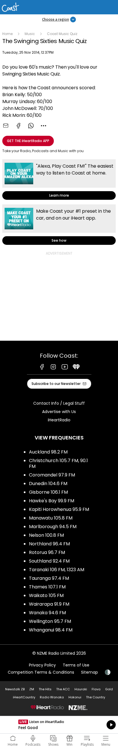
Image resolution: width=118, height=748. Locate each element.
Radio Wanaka (52, 697)
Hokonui (74, 697)
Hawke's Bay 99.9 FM (51, 500)
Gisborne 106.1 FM (48, 492)
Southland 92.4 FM (49, 561)
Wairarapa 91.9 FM (49, 604)
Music (30, 33)
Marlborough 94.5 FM (52, 526)
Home (7, 33)
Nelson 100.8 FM (46, 535)
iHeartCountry (24, 697)
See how (59, 224)
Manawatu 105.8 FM (50, 518)
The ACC (63, 689)
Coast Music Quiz (62, 33)
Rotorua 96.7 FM (47, 552)
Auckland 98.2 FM (48, 452)
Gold (109, 689)
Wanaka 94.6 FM (47, 612)
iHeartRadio (59, 420)
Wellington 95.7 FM (50, 621)
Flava (96, 689)
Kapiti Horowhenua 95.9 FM (59, 509)
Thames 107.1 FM (47, 587)
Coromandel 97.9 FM (52, 475)
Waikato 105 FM (46, 595)
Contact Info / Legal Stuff (59, 403)
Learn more (59, 179)
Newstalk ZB (15, 689)
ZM (31, 689)
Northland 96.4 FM (49, 543)
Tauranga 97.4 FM (49, 578)
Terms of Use (76, 665)
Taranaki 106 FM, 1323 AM (56, 569)
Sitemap (89, 672)
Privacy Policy (42, 665)
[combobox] (43, 125)
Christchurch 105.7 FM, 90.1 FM (58, 463)
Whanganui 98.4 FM (50, 630)
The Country (95, 697)
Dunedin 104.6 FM (48, 483)
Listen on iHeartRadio (59, 724)
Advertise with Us (59, 411)
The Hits (45, 689)
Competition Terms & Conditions (41, 672)
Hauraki (80, 689)
